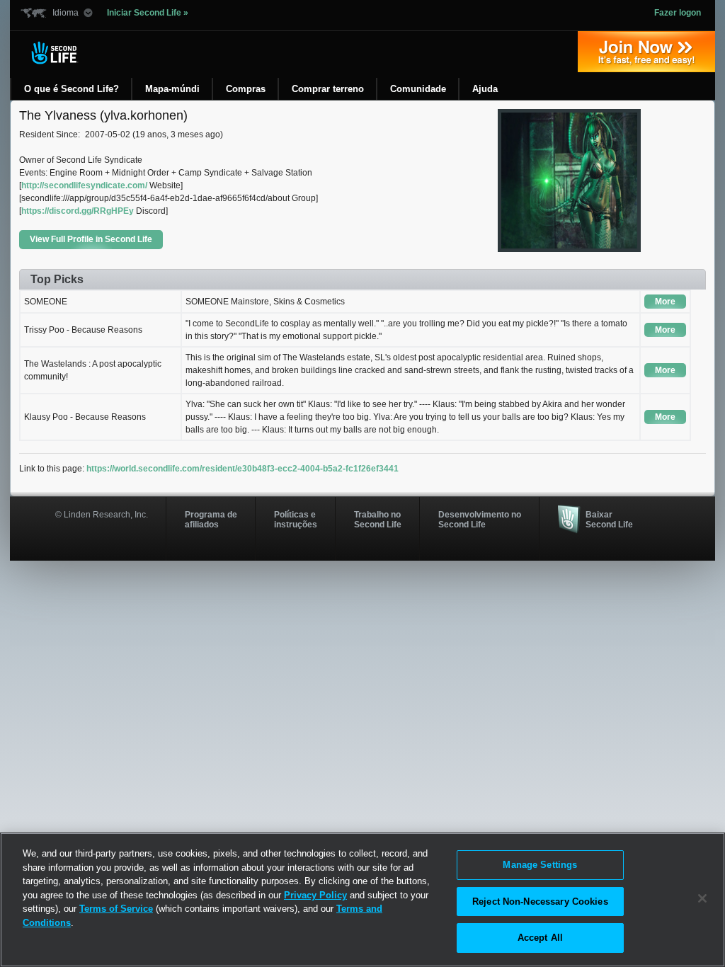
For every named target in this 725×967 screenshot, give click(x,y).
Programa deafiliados (211, 520)
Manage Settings (540, 864)
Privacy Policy (315, 895)
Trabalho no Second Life (377, 520)
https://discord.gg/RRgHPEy (77, 211)
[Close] (702, 898)
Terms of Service (116, 908)
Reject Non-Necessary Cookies (540, 901)
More (665, 302)
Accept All (540, 937)
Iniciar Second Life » (147, 13)
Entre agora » (646, 51)
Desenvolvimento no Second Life (479, 520)
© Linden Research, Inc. (101, 515)
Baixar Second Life (609, 520)
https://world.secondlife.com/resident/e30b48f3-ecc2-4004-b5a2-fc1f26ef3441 (242, 469)
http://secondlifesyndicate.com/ (84, 185)
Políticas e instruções (295, 520)
